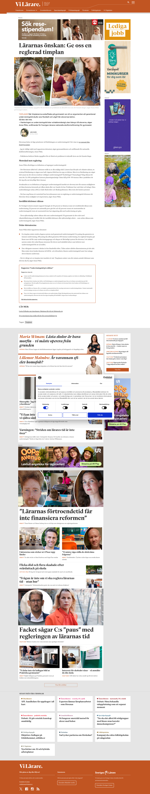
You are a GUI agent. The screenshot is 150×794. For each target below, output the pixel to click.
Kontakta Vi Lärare (24, 782)
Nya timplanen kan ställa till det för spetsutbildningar (38, 316)
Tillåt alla (100, 415)
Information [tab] (75, 383)
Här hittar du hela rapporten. (29, 299)
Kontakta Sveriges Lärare (104, 785)
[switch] (65, 407)
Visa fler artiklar (60, 685)
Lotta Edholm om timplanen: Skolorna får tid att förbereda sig (41, 311)
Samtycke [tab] (49, 383)
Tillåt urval (75, 415)
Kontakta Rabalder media (67, 783)
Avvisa (50, 415)
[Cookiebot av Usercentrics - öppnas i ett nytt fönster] (104, 377)
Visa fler (117, 370)
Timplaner (28, 322)
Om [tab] (101, 383)
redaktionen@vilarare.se (25, 784)
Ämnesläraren (31, 10)
